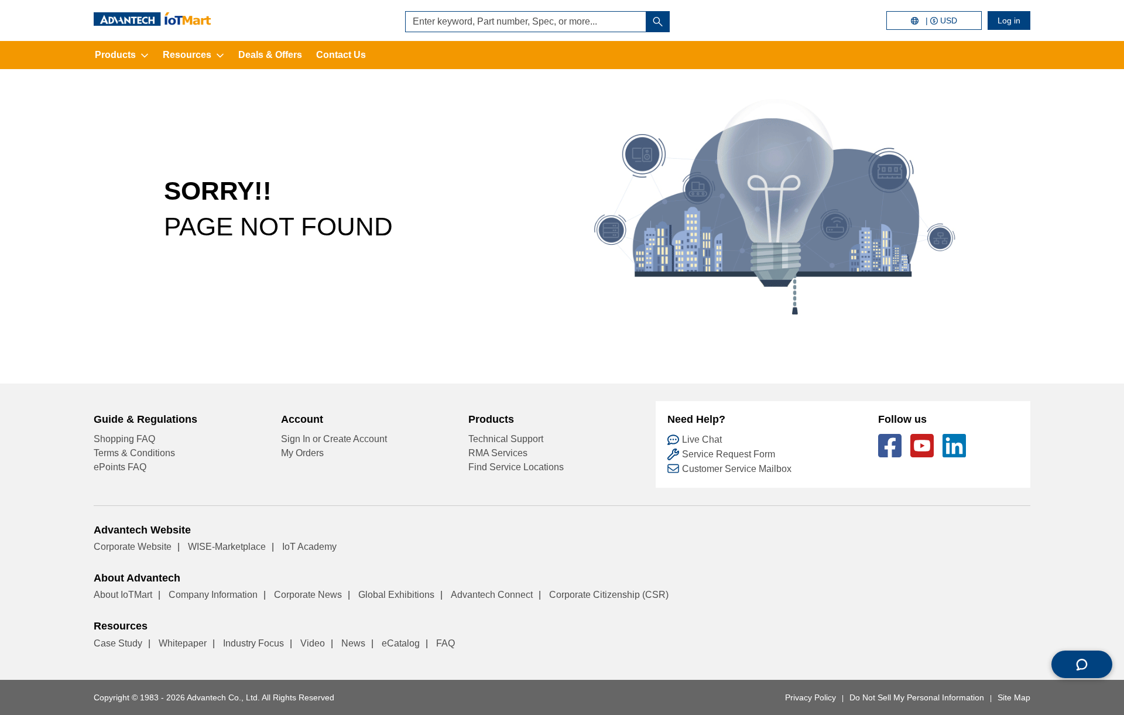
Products (115, 55)
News (353, 643)
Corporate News (308, 595)
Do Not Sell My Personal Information (916, 697)
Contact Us (341, 55)
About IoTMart (123, 595)
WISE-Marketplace (227, 547)
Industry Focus (253, 643)
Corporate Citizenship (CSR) (609, 595)
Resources (187, 55)
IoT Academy (309, 547)
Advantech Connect (492, 595)
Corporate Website (133, 547)
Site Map (1014, 697)
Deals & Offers (270, 55)
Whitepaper (183, 643)
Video (312, 643)
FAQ (445, 643)
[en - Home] (152, 19)
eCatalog (401, 643)
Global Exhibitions (396, 595)
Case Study (118, 643)
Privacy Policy (810, 697)
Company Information (213, 595)
